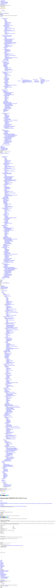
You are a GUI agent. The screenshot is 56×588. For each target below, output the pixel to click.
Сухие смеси (5, 190)
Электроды (6, 172)
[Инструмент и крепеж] (10, 17)
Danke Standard (7, 251)
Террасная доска (5, 208)
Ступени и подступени (8, 210)
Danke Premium (7, 249)
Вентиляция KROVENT (8, 229)
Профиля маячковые (7, 252)
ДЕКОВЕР (6, 265)
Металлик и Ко (7, 233)
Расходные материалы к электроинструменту (12, 312)
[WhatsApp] (6, 495)
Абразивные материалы (8, 168)
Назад (4, 293)
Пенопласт (6, 204)
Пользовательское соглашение (4, 571)
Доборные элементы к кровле (7, 237)
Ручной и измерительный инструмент (10, 166)
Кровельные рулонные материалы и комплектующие (13, 407)
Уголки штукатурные (7, 253)
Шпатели (6, 167)
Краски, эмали (7, 257)
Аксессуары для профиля (8, 179)
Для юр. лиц (2, 562)
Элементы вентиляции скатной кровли (11, 393)
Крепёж (4, 157)
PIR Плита (6, 207)
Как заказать (2, 572)
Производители (2, 566)
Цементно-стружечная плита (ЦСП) (9, 176)
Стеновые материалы (6, 186)
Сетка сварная (7, 183)
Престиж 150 (6, 236)
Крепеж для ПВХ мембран (8, 239)
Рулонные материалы (7, 242)
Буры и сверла (7, 170)
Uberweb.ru (6, 585)
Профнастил (5, 244)
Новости (1, 564)
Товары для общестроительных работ (11, 503)
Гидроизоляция (17, 506)
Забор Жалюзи (7, 219)
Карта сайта (1, 569)
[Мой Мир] (2, 495)
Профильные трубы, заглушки (9, 182)
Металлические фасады (8, 275)
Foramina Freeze (7, 231)
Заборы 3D (6, 220)
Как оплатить (2, 573)
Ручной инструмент (9, 306)
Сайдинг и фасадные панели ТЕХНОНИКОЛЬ (11, 268)
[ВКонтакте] (0, 495)
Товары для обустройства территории (10, 365)
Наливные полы (7, 194)
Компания (4, 473)
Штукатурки (6, 196)
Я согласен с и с (12, 545)
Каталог (1, 560)
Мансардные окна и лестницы (7, 238)
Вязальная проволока (7, 181)
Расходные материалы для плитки (9, 262)
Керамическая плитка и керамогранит (11, 437)
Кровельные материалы (5, 225)
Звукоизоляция (21, 506)
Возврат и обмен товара (3, 574)
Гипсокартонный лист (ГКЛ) (8, 177)
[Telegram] (8, 495)
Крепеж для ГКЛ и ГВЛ (8, 160)
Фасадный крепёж (7, 162)
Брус (5, 185)
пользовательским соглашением (9, 545)
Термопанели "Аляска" (6, 276)
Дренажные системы (9, 379)
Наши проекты (2, 565)
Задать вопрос (8, 520)
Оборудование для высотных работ (8, 163)
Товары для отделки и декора (5, 247)
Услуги (4, 463)
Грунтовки (6, 254)
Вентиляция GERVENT (8, 228)
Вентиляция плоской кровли (8, 240)
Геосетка (6, 215)
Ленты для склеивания (6, 199)
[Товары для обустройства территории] (10, 71)
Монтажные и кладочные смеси (9, 191)
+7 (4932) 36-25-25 (2, 0)
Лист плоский (5, 226)
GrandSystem (6, 232)
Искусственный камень (8, 271)
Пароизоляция (5, 202)
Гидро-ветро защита (6, 200)
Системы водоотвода (7, 218)
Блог (1, 568)
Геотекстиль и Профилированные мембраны (10, 217)
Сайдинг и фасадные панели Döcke (9, 269)
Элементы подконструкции (8, 274)
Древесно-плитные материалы (7, 173)
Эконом (6, 248)
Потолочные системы (6, 259)
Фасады (47, 503)
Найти (1, 587)
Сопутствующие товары (8, 272)
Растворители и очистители (8, 258)
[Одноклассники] (1, 495)
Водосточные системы (6, 230)
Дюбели (6, 159)
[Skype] (7, 495)
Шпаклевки (6, 192)
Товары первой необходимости (6, 277)
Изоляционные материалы (5, 198)
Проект (6, 235)
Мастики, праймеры (6, 197)
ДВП (5, 174)
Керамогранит (7, 261)
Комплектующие (7, 209)
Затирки (6, 193)
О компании (2, 563)
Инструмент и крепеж (5, 156)
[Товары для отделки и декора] (10, 112)
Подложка (6, 205)
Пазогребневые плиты (8, 187)
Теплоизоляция (5, 203)
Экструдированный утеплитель (9, 206)
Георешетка (6, 216)
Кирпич (6, 189)
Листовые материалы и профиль (10, 324)
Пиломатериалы (5, 184)
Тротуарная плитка (6, 222)
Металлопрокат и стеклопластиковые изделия (9, 180)
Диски (6, 171)
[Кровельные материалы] (10, 89)
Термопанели (6, 273)
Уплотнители (5, 246)
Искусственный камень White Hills (8, 270)
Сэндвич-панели (5, 263)
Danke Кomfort (7, 250)
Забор (5, 211)
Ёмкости (6, 165)
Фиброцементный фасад (6, 264)
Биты (5, 169)
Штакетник (6, 221)
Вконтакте (3, 10)
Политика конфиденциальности (4, 570)
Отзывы (4, 520)
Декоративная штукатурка (8, 255)
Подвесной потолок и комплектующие (10, 260)
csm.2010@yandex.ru (3, 489)
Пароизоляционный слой (8, 243)
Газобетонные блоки (7, 188)
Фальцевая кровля (5, 227)
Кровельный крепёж (7, 161)
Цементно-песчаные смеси (8, 195)
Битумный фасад (5, 266)
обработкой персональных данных (18, 545)
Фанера (6, 175)
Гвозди (6, 158)
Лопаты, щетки (7, 164)
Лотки (6, 224)
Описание (2, 520)
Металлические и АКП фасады (10, 457)
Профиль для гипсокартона (8, 178)
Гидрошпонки (2, 506)
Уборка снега (5, 214)
